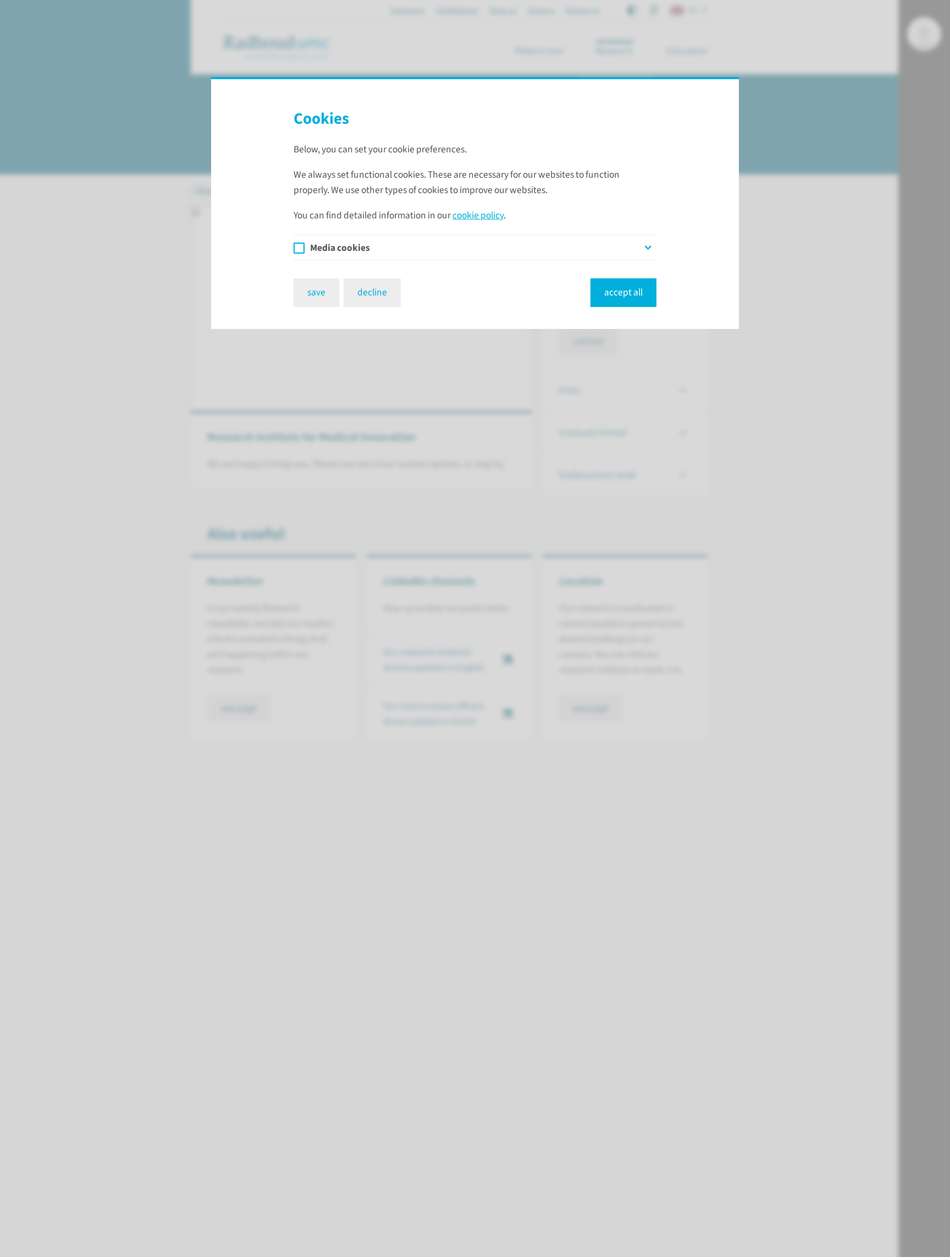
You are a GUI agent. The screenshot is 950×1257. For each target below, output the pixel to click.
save (316, 292)
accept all (623, 292)
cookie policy (478, 215)
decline (372, 292)
